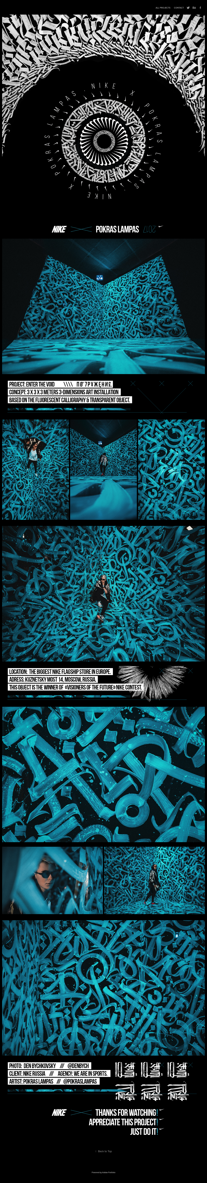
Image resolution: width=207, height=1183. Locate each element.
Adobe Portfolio (108, 1172)
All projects (163, 7)
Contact (179, 7)
